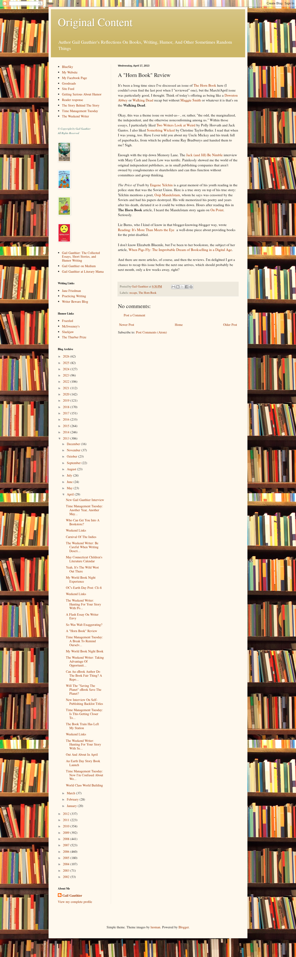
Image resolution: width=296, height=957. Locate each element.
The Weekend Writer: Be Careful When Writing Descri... (82, 547)
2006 (66, 851)
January (72, 806)
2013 (66, 438)
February (73, 799)
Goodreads (69, 83)
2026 (66, 356)
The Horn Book (205, 85)
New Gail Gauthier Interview (85, 500)
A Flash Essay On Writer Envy (82, 616)
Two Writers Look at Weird (176, 125)
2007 (66, 845)
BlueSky (67, 66)
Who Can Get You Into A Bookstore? (82, 522)
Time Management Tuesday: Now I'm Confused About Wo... (84, 775)
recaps (133, 293)
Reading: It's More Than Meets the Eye (146, 229)
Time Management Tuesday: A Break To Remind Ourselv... (84, 641)
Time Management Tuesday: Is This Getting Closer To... (84, 714)
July (70, 475)
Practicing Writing (74, 296)
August (72, 469)
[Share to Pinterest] (191, 286)
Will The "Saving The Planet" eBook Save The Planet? (83, 689)
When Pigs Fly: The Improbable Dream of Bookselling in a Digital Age (180, 249)
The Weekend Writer (75, 116)
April (71, 494)
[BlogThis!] (178, 286)
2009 (66, 832)
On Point (216, 210)
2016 (66, 419)
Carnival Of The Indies (81, 537)
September (74, 463)
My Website (69, 72)
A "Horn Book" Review (81, 631)
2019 (66, 400)
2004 (66, 864)
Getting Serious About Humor (82, 94)
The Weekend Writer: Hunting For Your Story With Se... (83, 744)
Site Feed (68, 88)
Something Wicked (161, 130)
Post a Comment (134, 315)
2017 (66, 413)
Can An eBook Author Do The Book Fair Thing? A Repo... (84, 675)
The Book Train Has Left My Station (82, 726)
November (74, 450)
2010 (66, 826)
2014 (66, 432)
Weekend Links (76, 530)
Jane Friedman (71, 290)
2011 (66, 820)
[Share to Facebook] (186, 286)
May (70, 488)
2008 (66, 839)
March (71, 793)
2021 (66, 388)
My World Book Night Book (84, 651)
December (74, 444)
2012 (66, 813)
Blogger (184, 927)
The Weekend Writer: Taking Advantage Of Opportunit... (85, 661)
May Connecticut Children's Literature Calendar (84, 559)
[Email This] (173, 286)
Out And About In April (82, 754)
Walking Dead (143, 100)
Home (179, 324)
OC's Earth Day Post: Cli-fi (84, 587)
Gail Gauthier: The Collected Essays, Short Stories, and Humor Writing (81, 257)
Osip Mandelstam (167, 195)
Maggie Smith (190, 100)
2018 (66, 407)
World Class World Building (84, 785)
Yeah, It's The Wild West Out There (82, 569)
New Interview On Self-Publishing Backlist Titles (84, 701)
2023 (66, 375)
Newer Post (126, 324)
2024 (66, 369)
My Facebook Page (74, 78)
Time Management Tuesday (80, 111)
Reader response (72, 100)
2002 (66, 876)
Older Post (230, 324)
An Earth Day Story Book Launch (83, 763)
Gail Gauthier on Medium (79, 266)
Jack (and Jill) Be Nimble (204, 155)
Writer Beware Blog (75, 301)
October (72, 456)
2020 (66, 394)
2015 (66, 426)
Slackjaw (68, 332)
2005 (66, 858)
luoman (155, 927)
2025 (66, 363)
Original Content (95, 21)
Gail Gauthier (72, 895)
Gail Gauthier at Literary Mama (83, 271)
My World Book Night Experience (81, 579)
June (70, 482)
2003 (66, 870)
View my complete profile (75, 901)
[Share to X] (182, 286)
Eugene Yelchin (161, 185)
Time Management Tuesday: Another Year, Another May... (84, 510)
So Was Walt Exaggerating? (84, 624)
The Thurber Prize (74, 337)
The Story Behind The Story (80, 105)
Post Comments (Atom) (151, 332)
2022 (66, 381)
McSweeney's (71, 326)
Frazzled (67, 320)
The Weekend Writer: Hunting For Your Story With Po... (83, 604)
